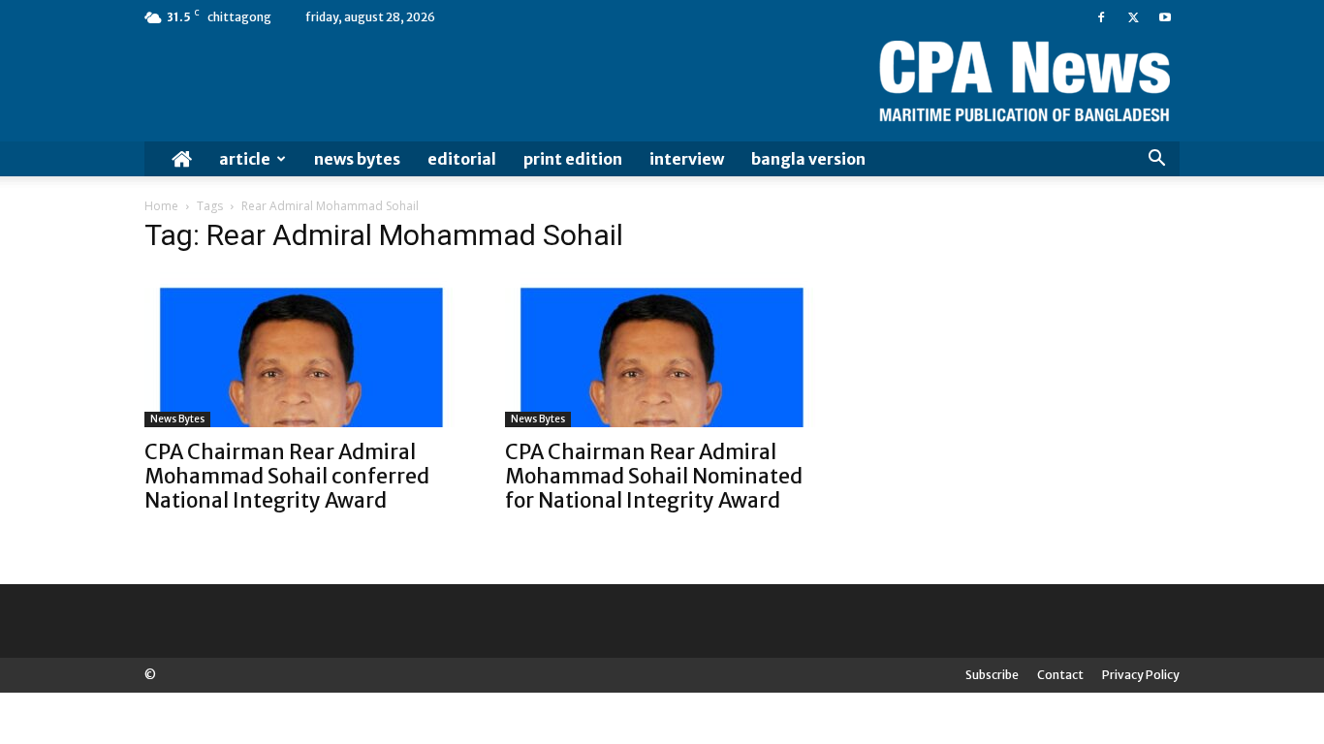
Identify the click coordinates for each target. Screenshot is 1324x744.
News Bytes (357, 159)
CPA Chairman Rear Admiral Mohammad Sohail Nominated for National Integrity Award (654, 476)
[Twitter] (1133, 17)
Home (161, 206)
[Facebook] (1101, 17)
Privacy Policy (1141, 674)
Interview (686, 159)
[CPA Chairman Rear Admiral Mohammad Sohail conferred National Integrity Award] (301, 349)
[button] (1156, 160)
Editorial (461, 159)
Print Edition (572, 159)
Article (244, 159)
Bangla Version (808, 159)
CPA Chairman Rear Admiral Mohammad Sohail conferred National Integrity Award (286, 476)
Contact (1060, 674)
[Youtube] (1165, 17)
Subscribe (992, 674)
